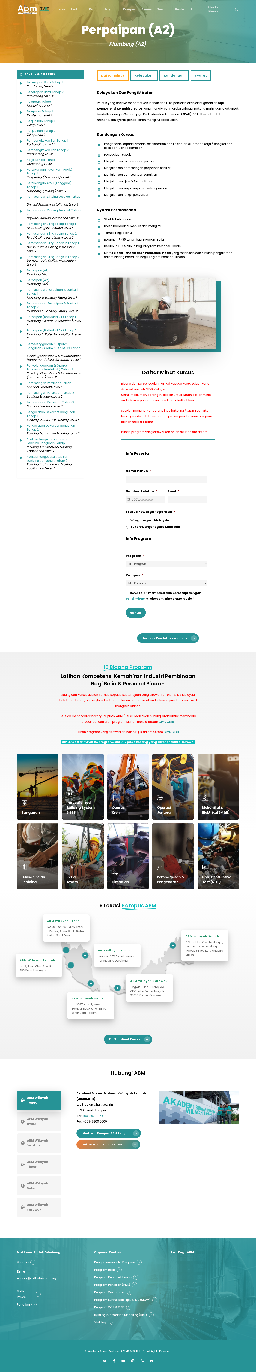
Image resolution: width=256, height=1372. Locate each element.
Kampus (135, 576)
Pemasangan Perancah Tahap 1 (50, 383)
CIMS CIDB (166, 722)
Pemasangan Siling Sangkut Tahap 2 (53, 257)
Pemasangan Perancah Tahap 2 (50, 393)
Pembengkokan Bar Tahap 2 (48, 150)
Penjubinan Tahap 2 (41, 131)
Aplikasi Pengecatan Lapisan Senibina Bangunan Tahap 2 (47, 459)
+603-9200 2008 (94, 1116)
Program (135, 556)
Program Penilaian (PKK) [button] (112, 1285)
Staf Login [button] (101, 1322)
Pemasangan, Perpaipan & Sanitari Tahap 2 (52, 305)
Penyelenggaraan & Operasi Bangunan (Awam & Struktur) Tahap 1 (53, 348)
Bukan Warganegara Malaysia (155, 527)
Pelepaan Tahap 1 (40, 101)
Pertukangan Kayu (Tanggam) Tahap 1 (49, 185)
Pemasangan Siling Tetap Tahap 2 (52, 233)
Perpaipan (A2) (38, 280)
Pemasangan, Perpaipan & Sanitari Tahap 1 (52, 292)
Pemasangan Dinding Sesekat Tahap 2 (54, 212)
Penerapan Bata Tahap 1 (45, 82)
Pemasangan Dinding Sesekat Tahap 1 (54, 198)
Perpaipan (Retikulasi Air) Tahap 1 (51, 317)
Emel (174, 491)
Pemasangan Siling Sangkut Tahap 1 (53, 243)
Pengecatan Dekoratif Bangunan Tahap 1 (51, 414)
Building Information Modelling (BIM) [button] (120, 1315)
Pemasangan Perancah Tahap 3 (50, 402)
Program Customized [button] (109, 1292)
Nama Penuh (138, 471)
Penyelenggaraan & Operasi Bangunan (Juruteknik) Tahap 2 (50, 367)
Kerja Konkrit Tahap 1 (42, 160)
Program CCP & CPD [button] (109, 1307)
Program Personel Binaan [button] (113, 1277)
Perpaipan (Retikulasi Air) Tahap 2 (52, 330)
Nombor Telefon (141, 491)
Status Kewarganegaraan (151, 512)
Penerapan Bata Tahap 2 (45, 92)
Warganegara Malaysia (149, 520)
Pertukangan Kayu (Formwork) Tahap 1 (49, 171)
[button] (113, 75)
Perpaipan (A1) (38, 270)
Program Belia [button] (104, 1270)
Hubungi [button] (23, 1262)
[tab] (39, 1100)
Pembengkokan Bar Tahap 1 (47, 140)
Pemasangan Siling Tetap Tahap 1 (51, 224)
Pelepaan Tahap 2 (40, 111)
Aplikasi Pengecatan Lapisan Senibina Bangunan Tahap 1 (47, 441)
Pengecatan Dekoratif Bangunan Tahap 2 (51, 427)
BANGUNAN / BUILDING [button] (40, 74)
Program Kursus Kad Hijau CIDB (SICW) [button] (122, 1300)
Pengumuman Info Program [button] (114, 1262)
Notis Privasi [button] (21, 1294)
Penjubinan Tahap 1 (41, 121)
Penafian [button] (23, 1304)
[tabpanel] (150, 1123)
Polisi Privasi (136, 598)
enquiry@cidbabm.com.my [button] (37, 1278)
